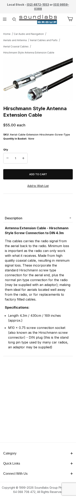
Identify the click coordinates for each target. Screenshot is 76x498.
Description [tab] (13, 218)
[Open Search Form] (14, 19)
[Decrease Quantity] (7, 158)
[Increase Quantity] (23, 158)
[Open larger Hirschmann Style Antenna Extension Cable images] (38, 79)
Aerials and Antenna (15, 40)
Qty (5, 149)
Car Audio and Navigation (29, 33)
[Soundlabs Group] (38, 19)
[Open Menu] (5, 19)
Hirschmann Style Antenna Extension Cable (28, 52)
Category (9, 453)
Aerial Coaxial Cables (16, 46)
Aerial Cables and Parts (44, 40)
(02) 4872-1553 (38, 4)
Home (7, 33)
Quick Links (11, 463)
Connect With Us (15, 473)
